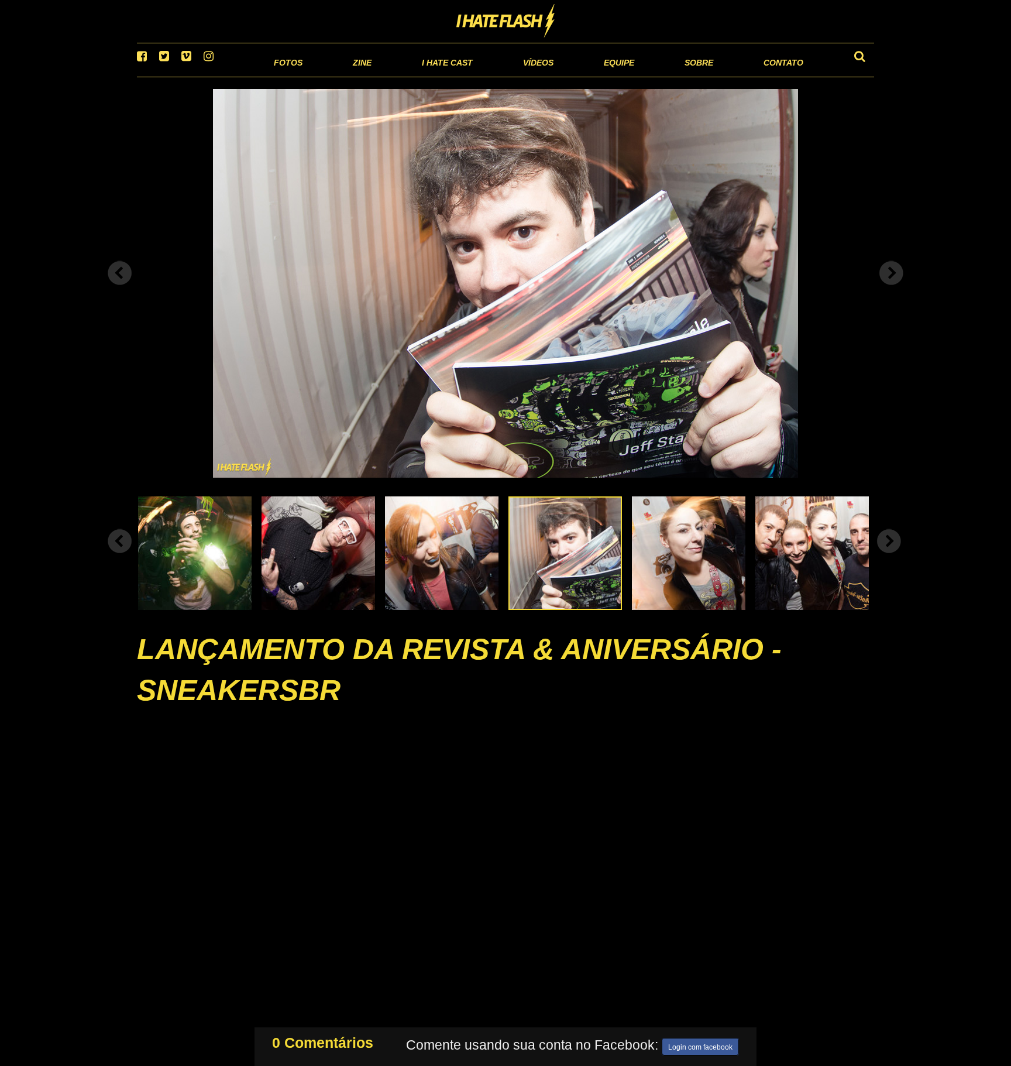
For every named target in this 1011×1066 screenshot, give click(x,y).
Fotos (207, 76)
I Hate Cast (384, 76)
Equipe (585, 76)
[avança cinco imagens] (120, 555)
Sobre (675, 76)
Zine (286, 76)
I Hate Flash (505, 21)
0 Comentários (322, 1040)
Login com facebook (700, 1045)
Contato (772, 76)
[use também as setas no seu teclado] (120, 288)
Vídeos (493, 76)
